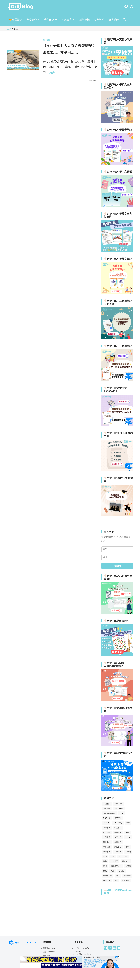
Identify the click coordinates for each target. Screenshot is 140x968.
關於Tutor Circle (49, 948)
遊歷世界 (106, 880)
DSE (121, 813)
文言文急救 (123, 856)
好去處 (128, 837)
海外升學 (114, 861)
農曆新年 (127, 876)
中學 (128, 823)
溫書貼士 (125, 861)
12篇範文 (106, 804)
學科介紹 (117, 842)
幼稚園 (128, 852)
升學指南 (117, 832)
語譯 (118, 876)
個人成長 (106, 832)
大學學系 (106, 837)
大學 (127, 832)
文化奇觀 (46, 40)
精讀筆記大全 (116, 866)
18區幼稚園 (119, 808)
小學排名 (106, 852)
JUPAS (106, 823)
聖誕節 (128, 866)
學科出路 (106, 847)
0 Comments (51, 80)
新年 (105, 861)
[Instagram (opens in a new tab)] (131, 6)
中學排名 (106, 828)
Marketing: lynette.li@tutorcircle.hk (81, 952)
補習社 (121, 871)
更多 (52, 72)
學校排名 (106, 842)
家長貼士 (117, 847)
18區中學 (118, 804)
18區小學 (106, 808)
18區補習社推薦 (109, 813)
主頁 (9, 29)
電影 (116, 880)
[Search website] (124, 19)
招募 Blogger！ (49, 952)
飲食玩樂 (125, 880)
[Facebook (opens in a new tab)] (126, 6)
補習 (112, 871)
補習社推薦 (107, 876)
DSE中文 (106, 818)
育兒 (105, 871)
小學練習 (117, 852)
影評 (105, 856)
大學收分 (117, 837)
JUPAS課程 (117, 823)
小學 (127, 847)
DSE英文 (118, 818)
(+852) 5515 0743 (82, 948)
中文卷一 (117, 828)
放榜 (112, 856)
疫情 (105, 866)
